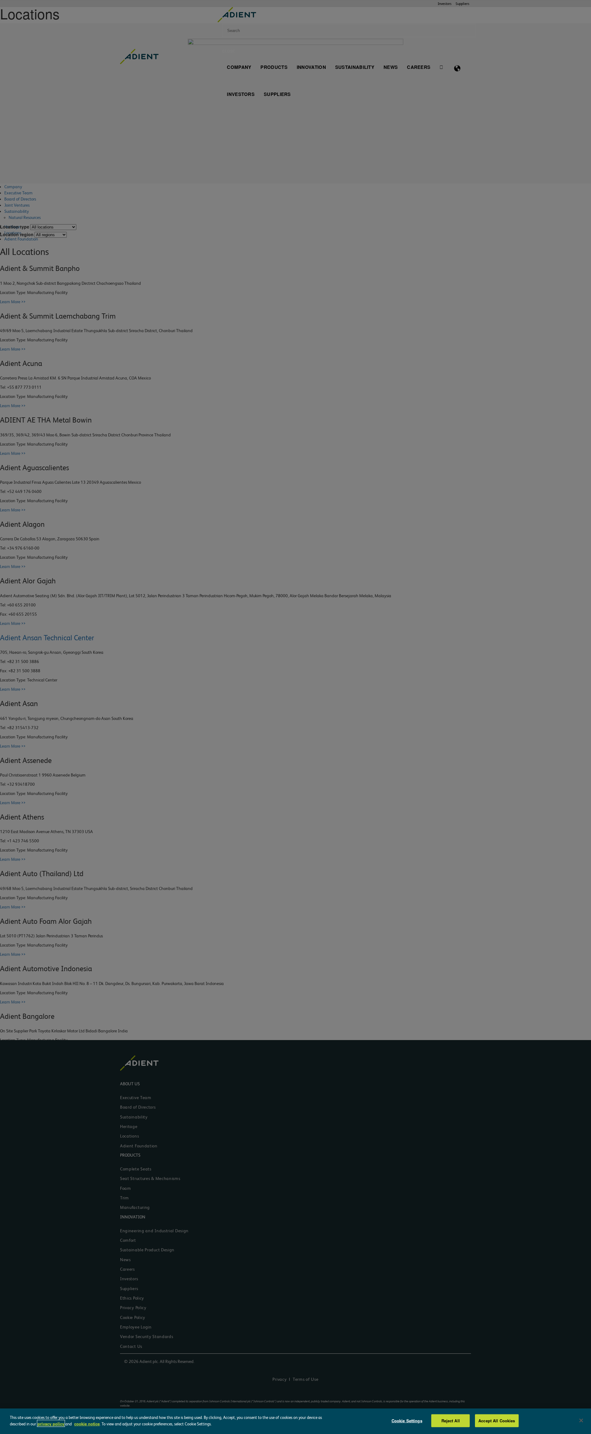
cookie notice (87, 1423)
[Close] (581, 1420)
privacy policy (51, 1423)
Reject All (450, 1421)
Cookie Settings (407, 1421)
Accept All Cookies (496, 1421)
